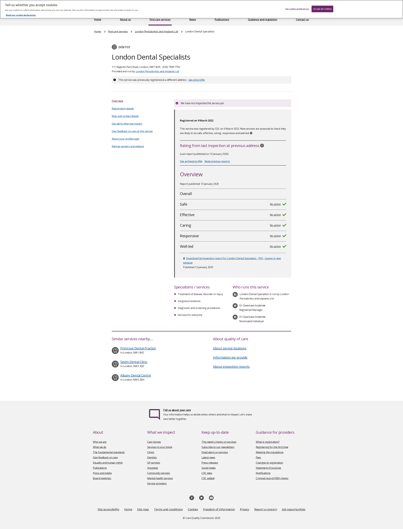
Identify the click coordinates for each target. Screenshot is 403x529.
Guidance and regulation (262, 19)
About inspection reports (231, 366)
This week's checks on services (219, 442)
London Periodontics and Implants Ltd (156, 31)
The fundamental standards (109, 452)
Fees (258, 457)
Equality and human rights (108, 462)
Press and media (102, 473)
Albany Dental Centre (135, 375)
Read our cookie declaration (21, 15)
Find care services (160, 19)
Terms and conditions (168, 509)
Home (97, 19)
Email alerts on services (215, 452)
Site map (143, 509)
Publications (222, 19)
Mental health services (160, 478)
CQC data (207, 473)
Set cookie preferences (297, 8)
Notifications (263, 473)
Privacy (244, 509)
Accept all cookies (322, 8)
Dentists (152, 457)
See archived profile (191, 161)
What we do (99, 447)
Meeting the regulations (270, 452)
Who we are (99, 442)
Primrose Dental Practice (138, 348)
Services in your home (159, 447)
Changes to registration (269, 462)
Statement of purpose (268, 468)
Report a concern (265, 509)
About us (125, 19)
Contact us (302, 19)
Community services (158, 473)
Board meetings (102, 478)
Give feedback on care (105, 457)
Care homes (154, 442)
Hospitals (152, 468)
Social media (208, 468)
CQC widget (208, 478)
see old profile (197, 80)
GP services (153, 462)
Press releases (210, 462)
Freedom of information (219, 509)
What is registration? (268, 442)
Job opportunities (293, 509)
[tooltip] (251, 133)
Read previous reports (217, 161)
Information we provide (230, 357)
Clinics (150, 452)
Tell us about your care (177, 410)
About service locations (229, 348)
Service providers (157, 483)
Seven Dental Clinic (133, 362)
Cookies (193, 509)
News (192, 19)
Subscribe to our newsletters (218, 447)
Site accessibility (108, 509)
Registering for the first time (272, 447)
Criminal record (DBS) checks (272, 478)
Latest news (208, 457)
